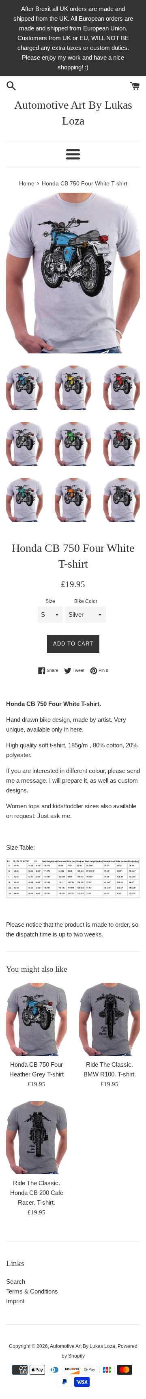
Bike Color (85, 601)
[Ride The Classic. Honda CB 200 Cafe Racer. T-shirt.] (36, 1137)
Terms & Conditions (32, 1291)
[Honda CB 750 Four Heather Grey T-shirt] (36, 1019)
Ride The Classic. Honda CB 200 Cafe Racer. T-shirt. (36, 1192)
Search (15, 1281)
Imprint (15, 1301)
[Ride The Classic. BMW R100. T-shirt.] (109, 1019)
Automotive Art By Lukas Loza (73, 113)
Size (50, 601)
